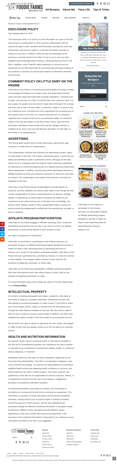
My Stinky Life (95, 442)
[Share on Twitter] (2, 234)
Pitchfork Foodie (14, 24)
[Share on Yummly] (2, 239)
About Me (45, 433)
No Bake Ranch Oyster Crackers (85, 156)
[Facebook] (97, 3)
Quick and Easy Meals (74, 442)
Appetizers (70, 439)
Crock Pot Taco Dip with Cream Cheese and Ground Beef (101, 133)
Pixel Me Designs (54, 456)
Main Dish (69, 436)
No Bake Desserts (72, 444)
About (15, 453)
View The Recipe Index (80, 3)
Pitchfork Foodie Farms (24, 7)
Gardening (94, 439)
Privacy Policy (20, 285)
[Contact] (108, 3)
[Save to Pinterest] (2, 224)
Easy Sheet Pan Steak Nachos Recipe (101, 157)
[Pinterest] (101, 3)
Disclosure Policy (48, 447)
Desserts (69, 433)
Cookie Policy (47, 444)
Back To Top (40, 453)
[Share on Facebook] (2, 229)
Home (9, 453)
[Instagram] (104, 3)
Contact (21, 453)
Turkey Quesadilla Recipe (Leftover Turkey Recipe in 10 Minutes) (86, 133)
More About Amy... (93, 65)
